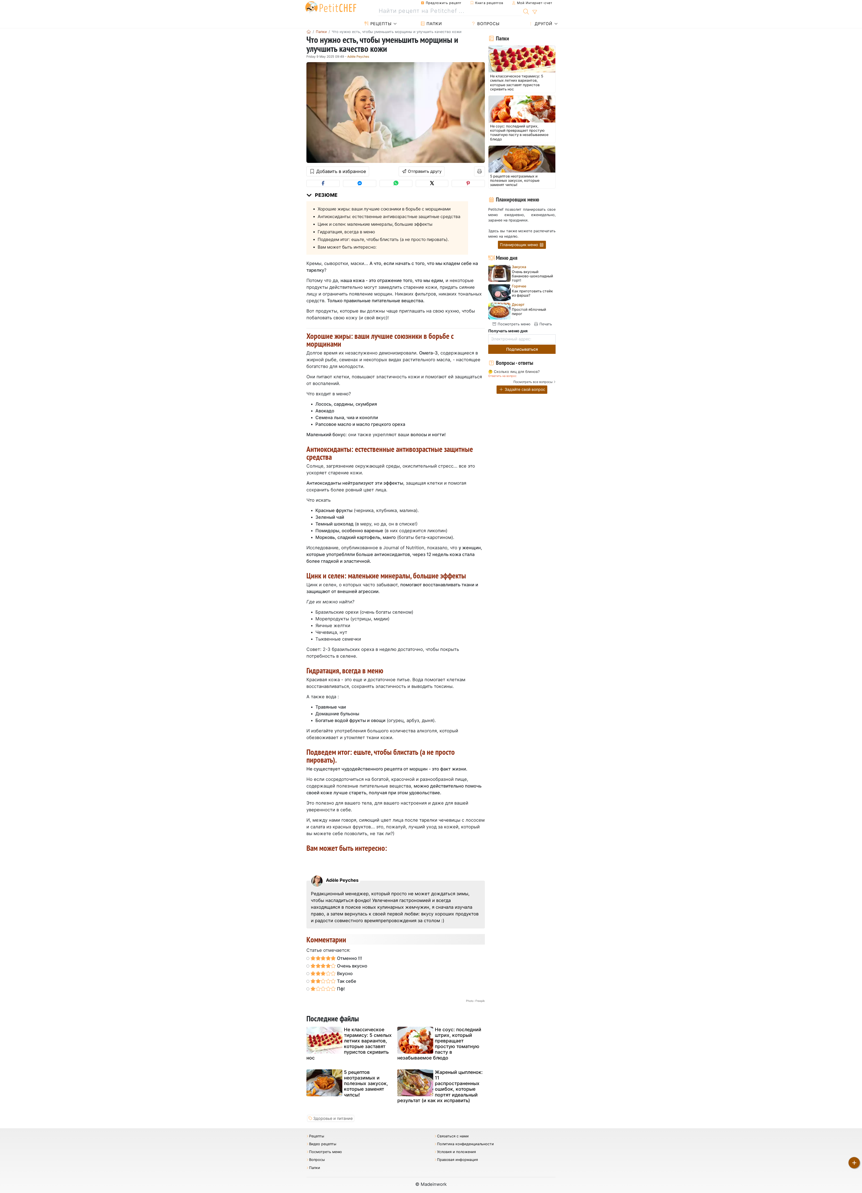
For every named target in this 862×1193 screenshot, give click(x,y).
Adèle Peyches (358, 56)
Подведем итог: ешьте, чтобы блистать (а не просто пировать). (383, 239)
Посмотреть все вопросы (533, 382)
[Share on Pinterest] (468, 183)
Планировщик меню (519, 244)
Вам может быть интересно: (347, 247)
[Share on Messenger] (359, 183)
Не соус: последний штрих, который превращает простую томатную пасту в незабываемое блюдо (439, 1044)
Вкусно (344, 973)
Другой (542, 23)
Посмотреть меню (513, 324)
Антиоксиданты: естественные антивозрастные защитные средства (389, 216)
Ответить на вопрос (502, 376)
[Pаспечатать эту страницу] (479, 171)
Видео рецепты (322, 1144)
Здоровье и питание (333, 1118)
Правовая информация (457, 1160)
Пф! (340, 989)
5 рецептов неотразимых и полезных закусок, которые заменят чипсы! (366, 1083)
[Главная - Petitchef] (308, 31)
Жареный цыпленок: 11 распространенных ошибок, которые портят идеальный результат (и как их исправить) (440, 1086)
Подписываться (522, 349)
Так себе (346, 981)
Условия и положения (456, 1152)
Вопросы (487, 23)
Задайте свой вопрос (524, 389)
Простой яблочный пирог (529, 311)
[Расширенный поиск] (534, 12)
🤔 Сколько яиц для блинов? (514, 372)
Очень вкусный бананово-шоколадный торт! (532, 276)
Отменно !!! (349, 958)
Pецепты (380, 23)
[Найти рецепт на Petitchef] (526, 11)
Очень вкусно (351, 966)
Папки (433, 23)
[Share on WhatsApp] (396, 183)
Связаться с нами (453, 1136)
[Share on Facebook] (323, 183)
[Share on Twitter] (432, 183)
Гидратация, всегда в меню (346, 231)
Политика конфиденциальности (465, 1144)
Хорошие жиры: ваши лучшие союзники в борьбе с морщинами (384, 209)
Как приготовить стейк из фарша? (532, 293)
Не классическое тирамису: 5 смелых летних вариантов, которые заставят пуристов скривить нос (349, 1044)
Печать (545, 324)
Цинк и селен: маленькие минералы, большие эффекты (375, 224)
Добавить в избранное (340, 171)
